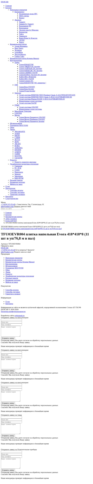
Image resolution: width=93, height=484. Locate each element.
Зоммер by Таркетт (26, 24)
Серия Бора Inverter (26, 89)
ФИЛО (17, 136)
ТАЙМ (17, 154)
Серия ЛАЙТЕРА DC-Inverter (30, 69)
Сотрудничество (11, 198)
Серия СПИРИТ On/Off (28, 73)
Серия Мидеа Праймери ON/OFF (32, 119)
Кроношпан (23, 28)
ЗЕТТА (17, 140)
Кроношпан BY (25, 26)
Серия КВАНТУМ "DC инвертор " (32, 83)
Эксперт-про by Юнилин (28, 30)
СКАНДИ (18, 158)
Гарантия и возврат (17, 194)
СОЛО (17, 170)
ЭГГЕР (21, 40)
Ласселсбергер (20, 54)
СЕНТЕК (18, 113)
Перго (21, 42)
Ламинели (23, 36)
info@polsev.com (7, 206)
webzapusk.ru (19, 316)
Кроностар (23, 32)
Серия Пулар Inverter (27, 91)
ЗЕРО (17, 142)
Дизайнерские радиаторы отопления (24, 164)
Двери (12, 129)
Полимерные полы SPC (28, 14)
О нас (7, 186)
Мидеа (17, 115)
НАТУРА (18, 156)
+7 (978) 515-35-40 (8, 204)
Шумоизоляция (16, 123)
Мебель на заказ (16, 184)
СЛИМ (17, 138)
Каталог (8, 8)
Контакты (9, 196)
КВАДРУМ (19, 178)
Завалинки (19, 176)
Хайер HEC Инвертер (27, 77)
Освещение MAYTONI (19, 125)
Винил (21, 18)
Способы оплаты (16, 190)
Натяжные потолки (17, 182)
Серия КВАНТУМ (26, 65)
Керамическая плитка (18, 44)
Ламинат (18, 20)
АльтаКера (19, 52)
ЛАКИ (17, 134)
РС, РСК (18, 168)
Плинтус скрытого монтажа (25, 162)
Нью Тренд (19, 48)
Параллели (19, 172)
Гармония (18, 166)
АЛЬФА (18, 152)
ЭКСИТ (18, 144)
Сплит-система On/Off (27, 103)
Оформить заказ (7, 246)
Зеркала (18, 174)
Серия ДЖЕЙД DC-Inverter (29, 67)
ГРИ (16, 85)
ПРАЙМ (18, 150)
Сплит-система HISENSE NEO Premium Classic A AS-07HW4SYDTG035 (47, 95)
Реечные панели (16, 180)
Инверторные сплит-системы (30, 101)
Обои (12, 127)
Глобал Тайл (19, 56)
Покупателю (10, 188)
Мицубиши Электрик (23, 111)
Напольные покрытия (18, 10)
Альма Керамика (21, 46)
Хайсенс (18, 93)
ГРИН (17, 105)
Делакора (18, 50)
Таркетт (22, 22)
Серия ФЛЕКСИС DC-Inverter (30, 71)
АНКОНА (19, 148)
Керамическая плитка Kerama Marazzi (24, 58)
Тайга (21, 34)
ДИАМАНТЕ (20, 132)
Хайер (17, 62)
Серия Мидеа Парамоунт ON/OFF (32, 117)
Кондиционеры (16, 60)
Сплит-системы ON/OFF (28, 107)
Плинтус (13, 160)
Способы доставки (17, 192)
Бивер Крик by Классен (28, 38)
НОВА (17, 146)
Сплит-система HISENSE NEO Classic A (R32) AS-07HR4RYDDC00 (45, 97)
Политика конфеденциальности (13, 311)
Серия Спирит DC (26, 81)
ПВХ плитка (24, 16)
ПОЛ (4, 2)
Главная (8, 6)
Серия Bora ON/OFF (27, 87)
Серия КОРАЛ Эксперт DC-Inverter (32, 75)
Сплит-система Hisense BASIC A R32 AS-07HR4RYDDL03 (42, 99)
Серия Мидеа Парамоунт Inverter (31, 121)
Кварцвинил (19, 12)
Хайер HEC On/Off (26, 79)
